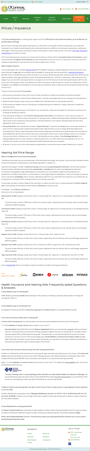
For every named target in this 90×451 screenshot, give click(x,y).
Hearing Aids (11, 265)
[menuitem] (5, 18)
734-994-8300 (83, 9)
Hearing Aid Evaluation (76, 72)
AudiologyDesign (42, 449)
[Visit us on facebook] (87, 1)
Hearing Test (30, 70)
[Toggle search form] (87, 18)
